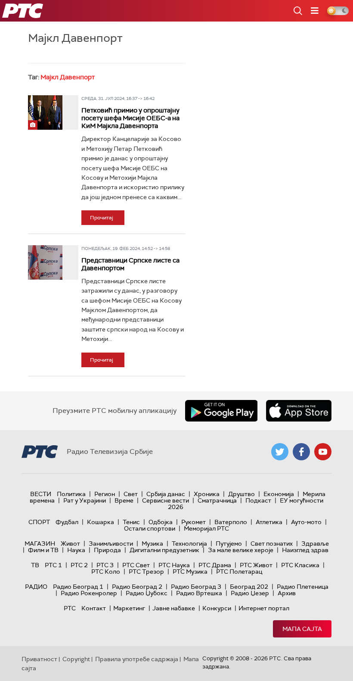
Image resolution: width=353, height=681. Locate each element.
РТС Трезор (146, 571)
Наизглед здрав (305, 550)
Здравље (315, 543)
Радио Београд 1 (78, 586)
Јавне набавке (173, 608)
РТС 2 (79, 565)
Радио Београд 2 (137, 586)
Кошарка (100, 522)
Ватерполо (230, 522)
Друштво (241, 494)
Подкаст (258, 500)
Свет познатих (272, 543)
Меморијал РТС (206, 528)
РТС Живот (256, 565)
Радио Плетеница (302, 586)
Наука (76, 550)
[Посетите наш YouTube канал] (322, 451)
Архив (287, 593)
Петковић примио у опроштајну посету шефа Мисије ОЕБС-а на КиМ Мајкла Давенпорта (130, 118)
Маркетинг (129, 608)
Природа (107, 550)
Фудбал (67, 522)
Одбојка (161, 522)
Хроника (207, 494)
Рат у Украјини (84, 500)
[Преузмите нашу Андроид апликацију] (221, 411)
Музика (152, 543)
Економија (278, 494)
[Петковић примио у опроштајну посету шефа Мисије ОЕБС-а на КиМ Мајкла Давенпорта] (45, 112)
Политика (71, 494)
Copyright (76, 659)
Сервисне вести (165, 500)
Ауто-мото (306, 522)
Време (124, 500)
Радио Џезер (250, 593)
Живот (70, 543)
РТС (70, 608)
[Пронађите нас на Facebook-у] (301, 451)
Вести (40, 494)
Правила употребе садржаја (136, 659)
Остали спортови (149, 528)
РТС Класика (300, 565)
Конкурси (216, 608)
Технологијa (189, 543)
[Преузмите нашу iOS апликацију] (298, 411)
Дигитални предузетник (164, 550)
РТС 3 (105, 565)
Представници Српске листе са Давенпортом (130, 264)
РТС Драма (214, 565)
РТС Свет (136, 565)
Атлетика (269, 522)
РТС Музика (190, 571)
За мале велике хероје (240, 550)
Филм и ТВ (43, 550)
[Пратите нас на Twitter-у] (279, 451)
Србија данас (165, 494)
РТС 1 (53, 565)
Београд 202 (249, 586)
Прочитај (101, 217)
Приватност (39, 659)
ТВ (35, 565)
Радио (36, 586)
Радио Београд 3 (196, 586)
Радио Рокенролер (89, 593)
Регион (104, 494)
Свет (131, 494)
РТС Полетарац (239, 571)
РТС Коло (105, 571)
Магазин (40, 543)
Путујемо (229, 543)
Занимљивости (111, 543)
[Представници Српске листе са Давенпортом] (45, 262)
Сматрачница (217, 500)
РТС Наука (174, 565)
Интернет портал (263, 608)
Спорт (39, 522)
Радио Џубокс (146, 593)
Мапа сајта (302, 629)
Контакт (93, 608)
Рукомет (193, 522)
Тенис (131, 522)
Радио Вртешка (199, 593)
